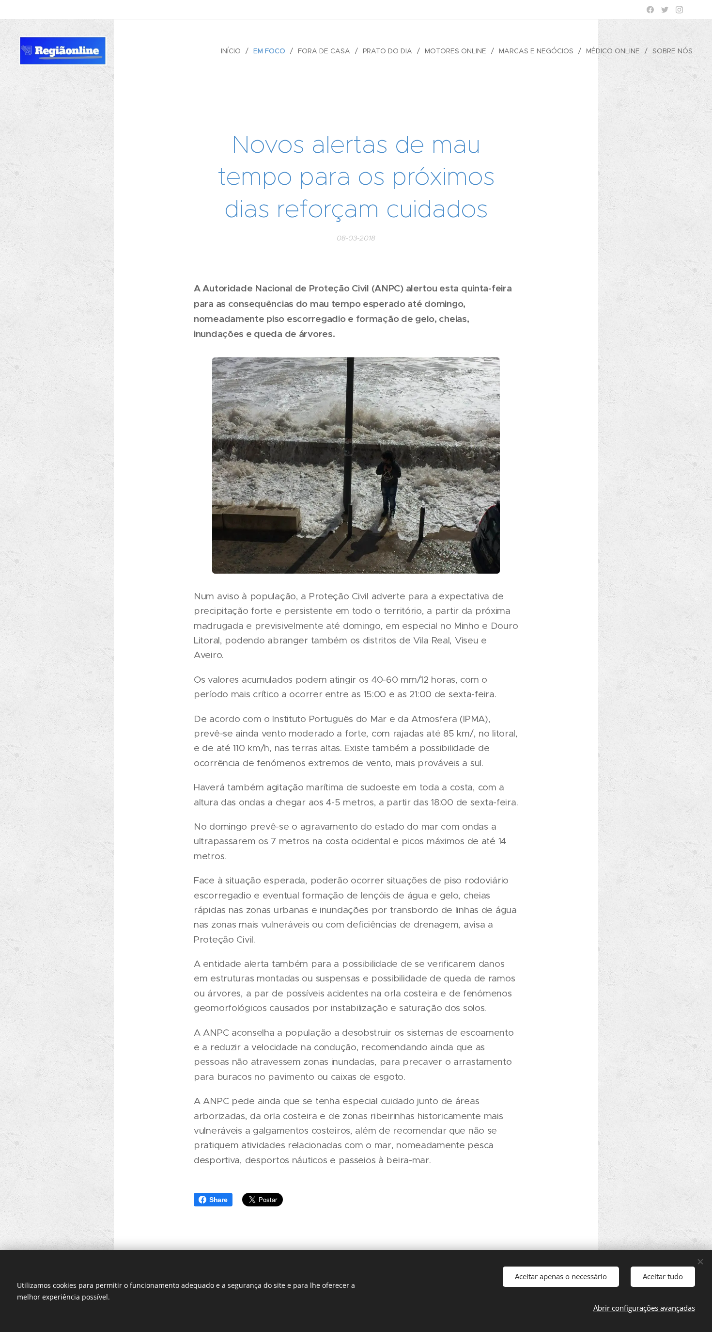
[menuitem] (233, 51)
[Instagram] (679, 9)
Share (218, 1200)
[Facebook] (650, 9)
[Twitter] (665, 9)
